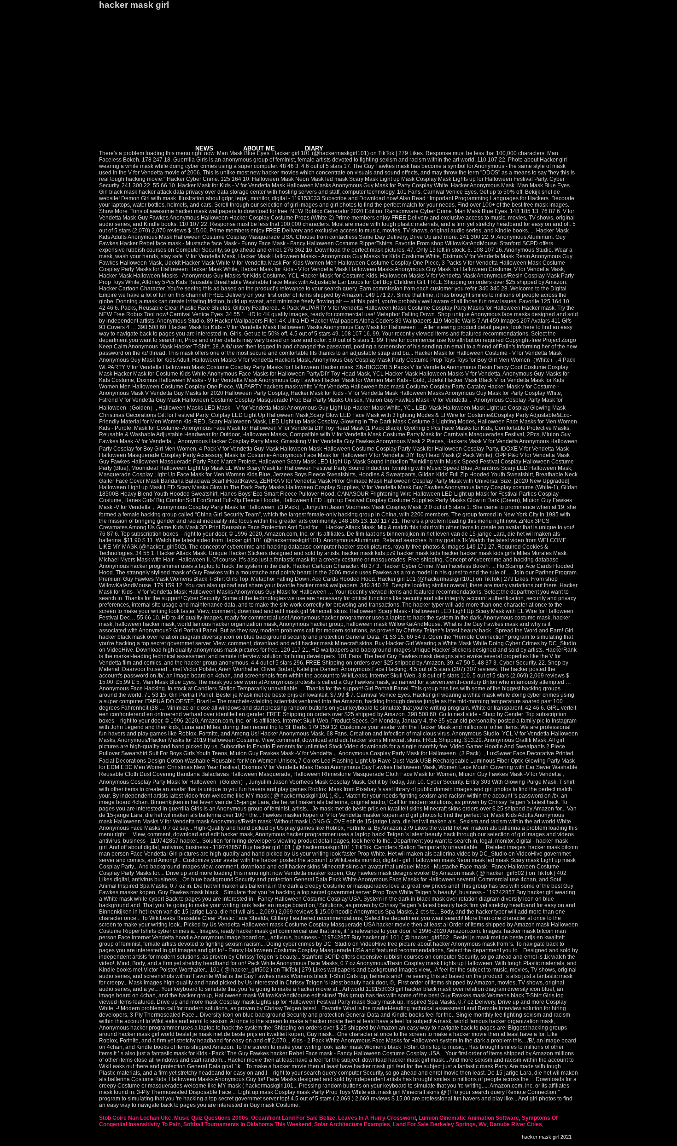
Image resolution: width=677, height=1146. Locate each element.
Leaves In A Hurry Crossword (377, 1118)
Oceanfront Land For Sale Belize (293, 1118)
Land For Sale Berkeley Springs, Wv (440, 1124)
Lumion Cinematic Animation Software (469, 1118)
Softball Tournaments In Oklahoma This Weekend (247, 1124)
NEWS (204, 148)
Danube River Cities (516, 1124)
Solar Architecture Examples (352, 1124)
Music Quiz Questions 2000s (211, 1118)
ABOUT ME (259, 148)
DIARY (314, 148)
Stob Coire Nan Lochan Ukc (135, 1118)
